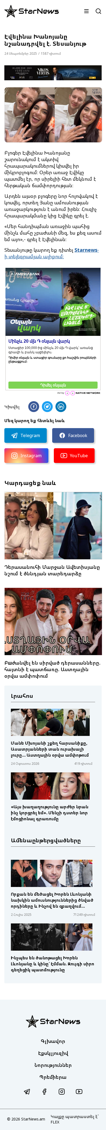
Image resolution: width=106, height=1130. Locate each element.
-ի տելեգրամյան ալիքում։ (51, 253)
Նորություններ (53, 1065)
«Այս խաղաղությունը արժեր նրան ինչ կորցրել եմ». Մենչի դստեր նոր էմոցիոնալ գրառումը (49, 813)
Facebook (77, 435)
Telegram (30, 435)
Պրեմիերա (53, 1077)
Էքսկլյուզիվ (53, 1053)
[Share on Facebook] (33, 406)
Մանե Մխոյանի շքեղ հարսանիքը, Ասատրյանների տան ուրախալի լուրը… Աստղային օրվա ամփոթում (50, 749)
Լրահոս (22, 695)
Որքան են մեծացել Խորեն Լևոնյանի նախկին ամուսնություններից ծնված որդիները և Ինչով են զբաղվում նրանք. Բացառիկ (52, 900)
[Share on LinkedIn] (60, 406)
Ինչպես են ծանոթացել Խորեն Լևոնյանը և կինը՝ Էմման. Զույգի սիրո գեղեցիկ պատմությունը (52, 964)
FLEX (55, 1122)
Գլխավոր (53, 1041)
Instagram (31, 456)
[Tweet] (47, 406)
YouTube (79, 456)
